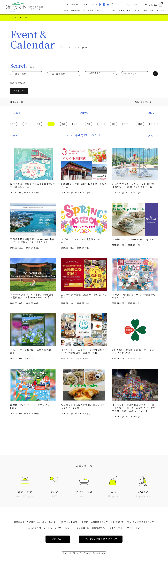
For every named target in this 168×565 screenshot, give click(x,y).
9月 (113, 124)
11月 (140, 124)
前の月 (16, 135)
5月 (63, 124)
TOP (66, 5)
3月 (38, 124)
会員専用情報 (98, 528)
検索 (155, 73)
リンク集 (47, 528)
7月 (88, 124)
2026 (151, 113)
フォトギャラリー (116, 528)
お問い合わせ (58, 539)
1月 (13, 124)
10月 (126, 124)
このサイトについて (64, 528)
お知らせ (74, 5)
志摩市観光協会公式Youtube (108, 4)
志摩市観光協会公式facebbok (99, 4)
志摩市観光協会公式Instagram (104, 4)
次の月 (151, 135)
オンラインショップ (88, 5)
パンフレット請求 (68, 522)
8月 (101, 124)
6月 (76, 124)
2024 (17, 113)
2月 (26, 124)
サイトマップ (133, 528)
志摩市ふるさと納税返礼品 (27, 522)
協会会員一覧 (82, 528)
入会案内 (84, 522)
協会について (117, 522)
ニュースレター (49, 522)
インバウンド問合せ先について (100, 539)
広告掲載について (99, 522)
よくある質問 (34, 528)
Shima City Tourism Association (89, 553)
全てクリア (19, 91)
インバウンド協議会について (140, 522)
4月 (51, 124)
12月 (153, 124)
